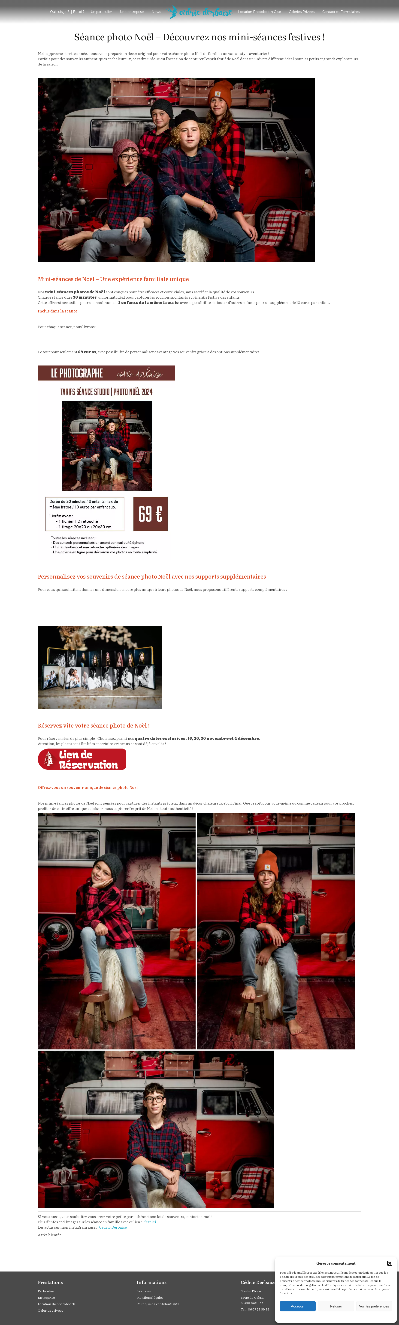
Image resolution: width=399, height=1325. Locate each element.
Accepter (298, 1306)
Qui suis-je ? (59, 12)
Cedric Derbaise (113, 1227)
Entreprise (46, 1297)
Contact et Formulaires (341, 12)
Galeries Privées (301, 12)
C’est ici (149, 1221)
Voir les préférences (374, 1306)
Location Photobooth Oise (259, 12)
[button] (389, 1263)
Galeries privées (50, 1310)
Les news (144, 1291)
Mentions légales (150, 1297)
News (156, 12)
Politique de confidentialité (158, 1303)
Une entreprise (132, 12)
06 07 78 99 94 (258, 1309)
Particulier (46, 1291)
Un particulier (101, 12)
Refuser (336, 1306)
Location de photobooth (56, 1303)
